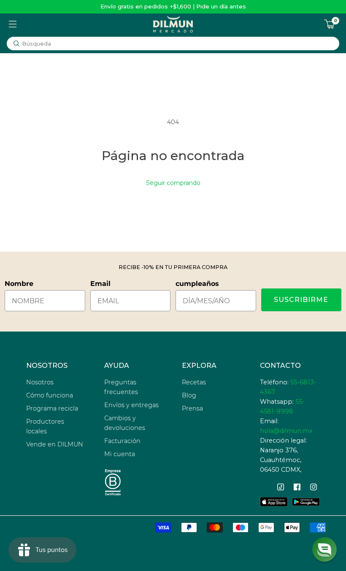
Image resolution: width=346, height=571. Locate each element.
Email (100, 284)
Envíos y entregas (131, 405)
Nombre (19, 284)
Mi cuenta (119, 454)
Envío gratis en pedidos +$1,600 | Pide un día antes (173, 6)
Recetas (194, 382)
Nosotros (40, 382)
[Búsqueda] (16, 43)
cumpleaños (197, 284)
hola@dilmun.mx (286, 431)
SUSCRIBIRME (301, 300)
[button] (324, 549)
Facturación (122, 441)
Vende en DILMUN (54, 444)
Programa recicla (52, 408)
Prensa (192, 408)
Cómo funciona (49, 395)
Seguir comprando (173, 183)
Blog (189, 395)
